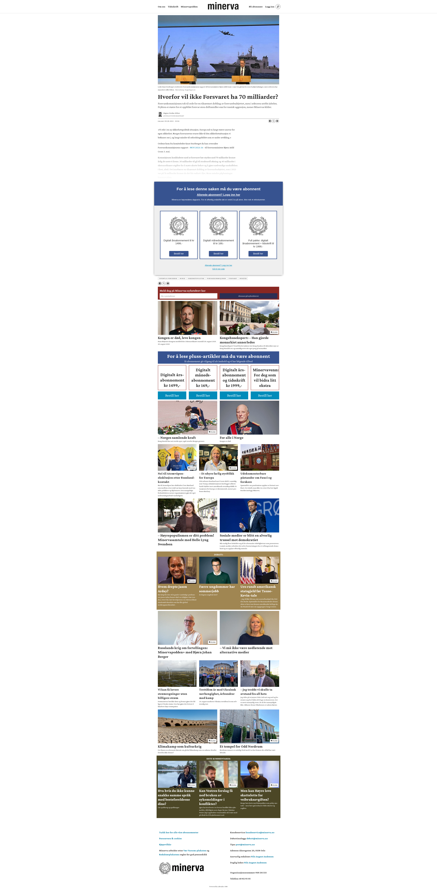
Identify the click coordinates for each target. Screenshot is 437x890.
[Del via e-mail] (277, 121)
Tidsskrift (173, 6)
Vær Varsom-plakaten (194, 850)
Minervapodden (189, 6)
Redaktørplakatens (169, 854)
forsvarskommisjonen (216, 278)
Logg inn (269, 6)
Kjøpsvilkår (165, 844)
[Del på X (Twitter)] (273, 121)
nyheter (243, 278)
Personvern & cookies (170, 838)
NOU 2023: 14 (196, 147)
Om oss (161, 6)
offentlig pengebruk (168, 278)
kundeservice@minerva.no (260, 832)
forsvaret (233, 278)
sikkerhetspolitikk (196, 278)
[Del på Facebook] (270, 121)
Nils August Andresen (262, 856)
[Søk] (278, 6)
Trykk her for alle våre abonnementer (178, 832)
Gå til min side (218, 269)
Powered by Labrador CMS (218, 886)
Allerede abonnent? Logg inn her (218, 194)
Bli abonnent (256, 6)
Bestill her (179, 253)
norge (182, 278)
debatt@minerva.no (257, 838)
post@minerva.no (245, 844)
